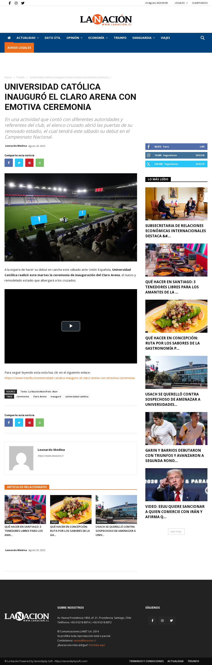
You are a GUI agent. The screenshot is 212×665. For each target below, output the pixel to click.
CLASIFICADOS (199, 2)
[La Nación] (106, 19)
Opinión (72, 38)
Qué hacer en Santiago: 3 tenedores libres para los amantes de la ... (172, 286)
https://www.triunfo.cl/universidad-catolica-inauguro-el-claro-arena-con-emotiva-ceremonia (70, 378)
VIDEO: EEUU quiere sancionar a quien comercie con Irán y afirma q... (175, 511)
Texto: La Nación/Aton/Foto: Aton (39, 391)
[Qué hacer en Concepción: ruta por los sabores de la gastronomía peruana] (71, 509)
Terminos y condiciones (146, 661)
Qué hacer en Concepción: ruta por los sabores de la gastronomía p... (172, 343)
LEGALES (180, 2)
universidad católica (76, 396)
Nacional (102, 522)
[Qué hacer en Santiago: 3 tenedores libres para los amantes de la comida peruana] (25, 509)
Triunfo (120, 38)
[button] (202, 38)
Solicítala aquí (97, 645)
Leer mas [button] (175, 531)
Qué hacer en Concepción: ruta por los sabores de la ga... (70, 531)
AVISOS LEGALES (19, 48)
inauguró (56, 396)
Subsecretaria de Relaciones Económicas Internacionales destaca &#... (175, 230)
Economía (96, 38)
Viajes (9, 522)
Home (8, 77)
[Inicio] (9, 38)
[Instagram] (14, 3)
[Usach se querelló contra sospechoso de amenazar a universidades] (116, 509)
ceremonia (23, 396)
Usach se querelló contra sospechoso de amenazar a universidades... (172, 399)
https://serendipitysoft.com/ (71, 661)
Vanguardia (142, 38)
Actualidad (26, 38)
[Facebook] (8, 3)
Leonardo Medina (16, 145)
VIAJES (165, 38)
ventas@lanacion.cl (84, 640)
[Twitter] (21, 3)
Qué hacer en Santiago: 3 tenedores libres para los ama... (24, 531)
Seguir (200, 155)
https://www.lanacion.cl (50, 455)
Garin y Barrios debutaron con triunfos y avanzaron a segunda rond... (174, 455)
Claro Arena (40, 396)
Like (202, 146)
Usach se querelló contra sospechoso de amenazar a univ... (116, 531)
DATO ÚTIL (53, 38)
